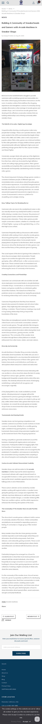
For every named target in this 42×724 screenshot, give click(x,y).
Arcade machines (12, 602)
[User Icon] (33, 3)
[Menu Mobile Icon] (3, 2)
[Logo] (21, 2)
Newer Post (32, 616)
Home (4, 8)
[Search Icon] (8, 3)
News (10, 8)
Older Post (9, 616)
